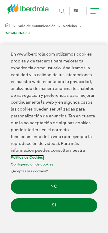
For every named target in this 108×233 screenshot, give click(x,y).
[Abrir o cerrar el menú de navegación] (95, 11)
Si (54, 205)
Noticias (70, 26)
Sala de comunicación (37, 26)
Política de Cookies (27, 158)
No (54, 186)
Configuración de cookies (32, 164)
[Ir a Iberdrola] (30, 10)
